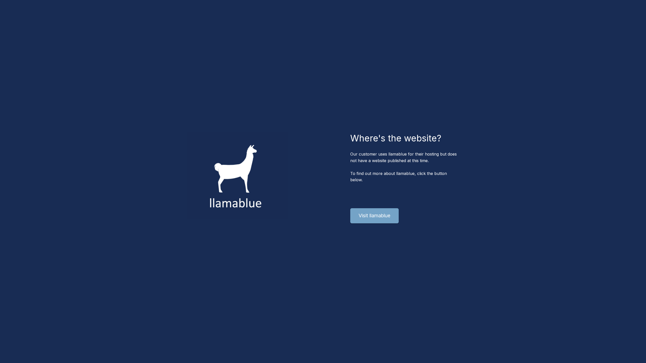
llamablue (397, 154)
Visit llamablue (374, 216)
